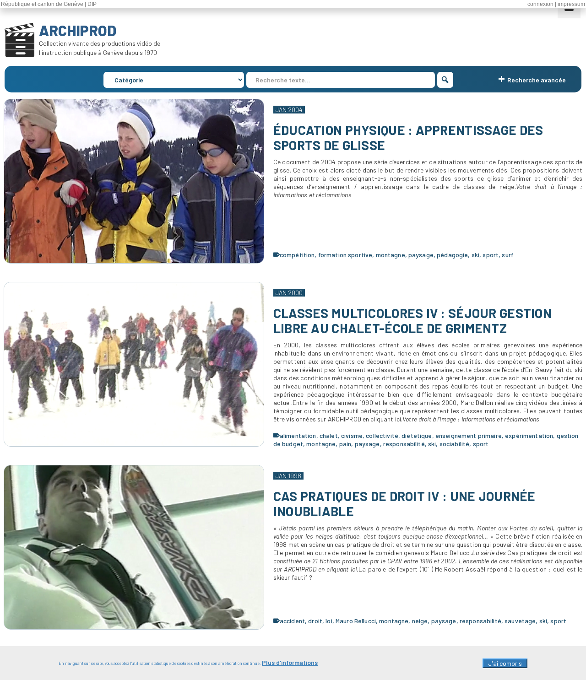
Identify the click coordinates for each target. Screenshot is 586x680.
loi (329, 621)
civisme (352, 435)
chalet (329, 435)
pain (345, 444)
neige (420, 621)
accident (292, 621)
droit (315, 621)
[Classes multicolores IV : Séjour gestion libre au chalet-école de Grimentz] (134, 364)
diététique (417, 435)
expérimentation (529, 435)
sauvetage (520, 621)
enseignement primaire (468, 435)
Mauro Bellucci (356, 621)
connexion (540, 4)
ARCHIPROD (77, 30)
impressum (571, 4)
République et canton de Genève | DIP (49, 4)
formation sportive (345, 255)
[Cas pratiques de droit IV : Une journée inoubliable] (134, 547)
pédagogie (452, 255)
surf (508, 255)
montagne (390, 255)
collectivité (382, 435)
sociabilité (455, 444)
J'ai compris (505, 663)
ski (475, 255)
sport (491, 255)
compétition (297, 255)
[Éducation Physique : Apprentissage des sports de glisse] (134, 181)
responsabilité (404, 444)
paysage (421, 255)
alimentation (298, 435)
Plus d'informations (290, 662)
